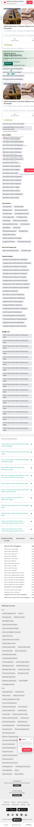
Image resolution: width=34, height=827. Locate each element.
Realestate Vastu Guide (8, 669)
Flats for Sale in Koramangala (11, 549)
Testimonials (15, 804)
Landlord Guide (22, 710)
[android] (11, 809)
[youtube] (26, 815)
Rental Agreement (7, 692)
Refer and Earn (6, 695)
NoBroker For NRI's (19, 617)
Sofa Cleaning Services (8, 733)
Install (29, 2)
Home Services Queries (8, 722)
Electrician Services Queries (9, 763)
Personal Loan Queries (8, 673)
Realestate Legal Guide (8, 677)
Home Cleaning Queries (8, 748)
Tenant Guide (6, 714)
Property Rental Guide (8, 710)
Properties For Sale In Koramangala (12, 590)
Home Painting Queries (23, 725)
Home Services (25, 718)
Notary (17, 770)
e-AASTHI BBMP (23, 680)
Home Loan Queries (20, 651)
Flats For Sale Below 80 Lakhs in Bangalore (14, 582)
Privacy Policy (6, 804)
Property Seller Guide (24, 647)
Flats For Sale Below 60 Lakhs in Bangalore (14, 577)
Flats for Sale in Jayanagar (10, 570)
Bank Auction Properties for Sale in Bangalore (17, 597)
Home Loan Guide (7, 651)
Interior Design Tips (7, 662)
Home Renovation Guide (9, 654)
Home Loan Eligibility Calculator (11, 632)
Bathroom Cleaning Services (10, 736)
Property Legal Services (8, 613)
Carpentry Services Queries (9, 755)
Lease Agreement (7, 770)
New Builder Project (7, 621)
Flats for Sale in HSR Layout (10, 554)
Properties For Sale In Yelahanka (12, 592)
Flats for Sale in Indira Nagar (10, 558)
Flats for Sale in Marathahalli (11, 551)
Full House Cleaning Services (10, 740)
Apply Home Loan (7, 636)
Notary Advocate (7, 774)
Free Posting (17, 795)
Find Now (17, 785)
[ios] (22, 809)
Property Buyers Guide (8, 647)
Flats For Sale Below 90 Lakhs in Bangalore (14, 584)
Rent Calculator (23, 707)
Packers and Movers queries (10, 718)
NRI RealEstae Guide (8, 666)
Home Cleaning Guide (8, 744)
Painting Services (22, 722)
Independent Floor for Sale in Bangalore (15, 594)
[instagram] (17, 815)
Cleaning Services (7, 729)
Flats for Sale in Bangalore (12, 546)
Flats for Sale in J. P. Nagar (10, 565)
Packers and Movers (18, 695)
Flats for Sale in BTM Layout (10, 568)
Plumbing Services (7, 766)
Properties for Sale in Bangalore (13, 587)
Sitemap (23, 804)
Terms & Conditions (22, 802)
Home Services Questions (9, 703)
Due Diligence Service (8, 684)
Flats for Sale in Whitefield (10, 556)
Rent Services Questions (9, 707)
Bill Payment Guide (23, 673)
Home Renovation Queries (9, 658)
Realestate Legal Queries (9, 680)
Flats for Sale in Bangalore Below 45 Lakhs (14, 572)
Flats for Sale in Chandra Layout (11, 563)
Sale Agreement (6, 617)
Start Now (8, 63)
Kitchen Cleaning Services (22, 729)
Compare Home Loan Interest (10, 639)
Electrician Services (7, 759)
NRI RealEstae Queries (22, 666)
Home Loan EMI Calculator (9, 624)
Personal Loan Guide (24, 669)
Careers (13, 802)
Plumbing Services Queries (22, 766)
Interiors (20, 613)
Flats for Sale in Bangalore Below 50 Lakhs (14, 575)
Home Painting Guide (8, 725)
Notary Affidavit (19, 774)
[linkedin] (21, 815)
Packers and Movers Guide (20, 714)
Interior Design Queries (22, 662)
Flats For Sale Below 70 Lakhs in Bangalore (14, 580)
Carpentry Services (7, 751)
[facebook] (8, 815)
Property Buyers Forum (9, 643)
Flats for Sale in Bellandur (10, 561)
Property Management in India (10, 699)
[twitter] (12, 815)
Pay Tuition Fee (19, 692)
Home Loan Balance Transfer (10, 628)
